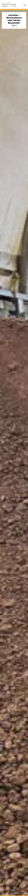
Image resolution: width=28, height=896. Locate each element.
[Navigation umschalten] (24, 5)
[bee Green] (9, 4)
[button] (3, 893)
